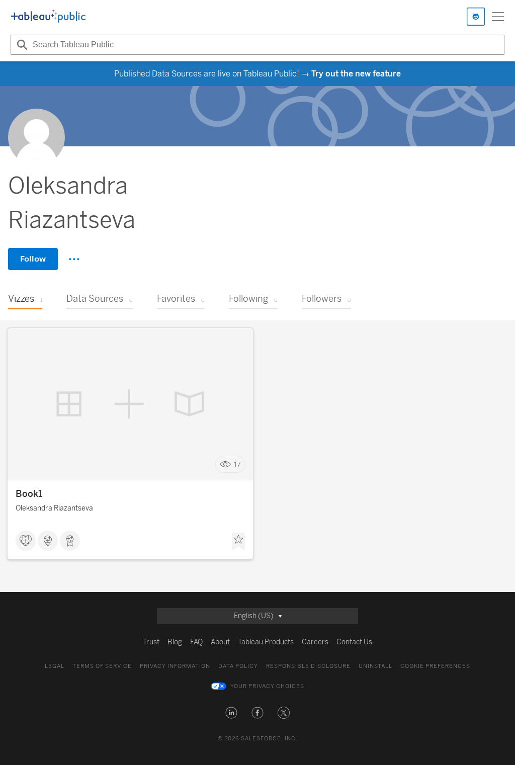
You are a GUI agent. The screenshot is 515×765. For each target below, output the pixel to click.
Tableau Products (266, 642)
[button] (231, 713)
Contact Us (354, 642)
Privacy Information (175, 666)
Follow (33, 258)
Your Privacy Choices (267, 686)
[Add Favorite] (238, 542)
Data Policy (238, 666)
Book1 (29, 493)
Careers (315, 642)
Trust (151, 642)
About (220, 642)
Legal (54, 666)
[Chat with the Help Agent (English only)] (476, 17)
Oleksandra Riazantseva (54, 508)
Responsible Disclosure (308, 666)
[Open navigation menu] (498, 16)
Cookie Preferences (435, 666)
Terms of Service (102, 666)
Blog (174, 642)
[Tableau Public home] (48, 16)
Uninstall (375, 666)
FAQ (196, 642)
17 (237, 464)
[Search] (21, 45)
